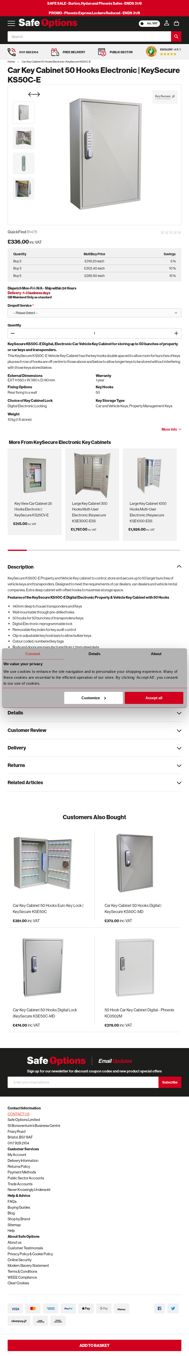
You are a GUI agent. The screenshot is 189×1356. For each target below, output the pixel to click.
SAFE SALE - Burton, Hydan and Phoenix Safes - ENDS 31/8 (94, 3)
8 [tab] (151, 550)
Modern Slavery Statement (28, 1265)
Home (11, 61)
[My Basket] (176, 23)
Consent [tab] (32, 654)
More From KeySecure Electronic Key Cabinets (60, 442)
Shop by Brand (19, 1219)
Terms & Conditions (22, 1271)
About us (14, 1242)
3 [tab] (55, 550)
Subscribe (170, 1082)
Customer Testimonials (25, 1248)
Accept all (153, 698)
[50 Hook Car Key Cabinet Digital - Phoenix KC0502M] (140, 968)
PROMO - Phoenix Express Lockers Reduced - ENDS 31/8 (94, 13)
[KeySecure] (165, 97)
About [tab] (156, 654)
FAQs (12, 1201)
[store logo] (48, 23)
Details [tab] (95, 654)
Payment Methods (22, 1172)
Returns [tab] (16, 765)
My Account (17, 1154)
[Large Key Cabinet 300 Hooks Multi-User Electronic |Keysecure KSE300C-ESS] (92, 473)
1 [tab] (17, 550)
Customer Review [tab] (27, 730)
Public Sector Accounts (26, 1178)
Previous (15, 444)
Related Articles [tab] (25, 782)
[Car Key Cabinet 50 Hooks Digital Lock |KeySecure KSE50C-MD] (48, 968)
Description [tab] (20, 567)
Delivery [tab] (17, 748)
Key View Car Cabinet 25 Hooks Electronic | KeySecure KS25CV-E (33, 509)
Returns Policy (19, 1166)
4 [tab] (74, 550)
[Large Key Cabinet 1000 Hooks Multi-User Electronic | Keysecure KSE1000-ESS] (149, 473)
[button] (23, 112)
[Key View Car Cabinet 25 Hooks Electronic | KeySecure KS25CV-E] (34, 473)
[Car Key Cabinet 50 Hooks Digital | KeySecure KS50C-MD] (140, 863)
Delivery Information (23, 1160)
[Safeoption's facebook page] (159, 1308)
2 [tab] (36, 550)
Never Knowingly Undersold (29, 1189)
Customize (90, 698)
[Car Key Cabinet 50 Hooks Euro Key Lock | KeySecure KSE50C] (48, 863)
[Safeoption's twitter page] (173, 1308)
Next (175, 444)
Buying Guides (19, 1207)
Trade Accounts (20, 1184)
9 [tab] (170, 550)
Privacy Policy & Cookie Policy (30, 1254)
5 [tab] (94, 550)
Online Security (20, 1259)
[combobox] (89, 36)
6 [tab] (113, 550)
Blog (11, 1213)
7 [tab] (132, 550)
